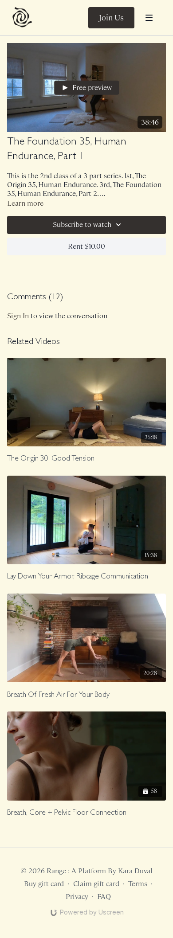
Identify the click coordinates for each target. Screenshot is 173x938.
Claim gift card (96, 883)
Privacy (77, 896)
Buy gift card (44, 883)
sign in (18, 315)
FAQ (104, 896)
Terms (137, 883)
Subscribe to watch (82, 224)
